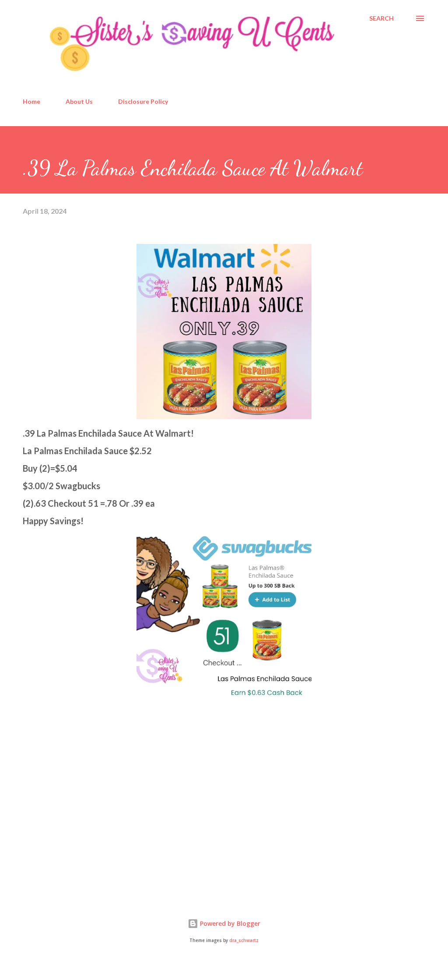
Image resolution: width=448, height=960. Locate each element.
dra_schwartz (244, 940)
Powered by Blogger (229, 923)
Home (31, 101)
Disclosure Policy (143, 101)
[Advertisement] (88, 824)
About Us (79, 101)
